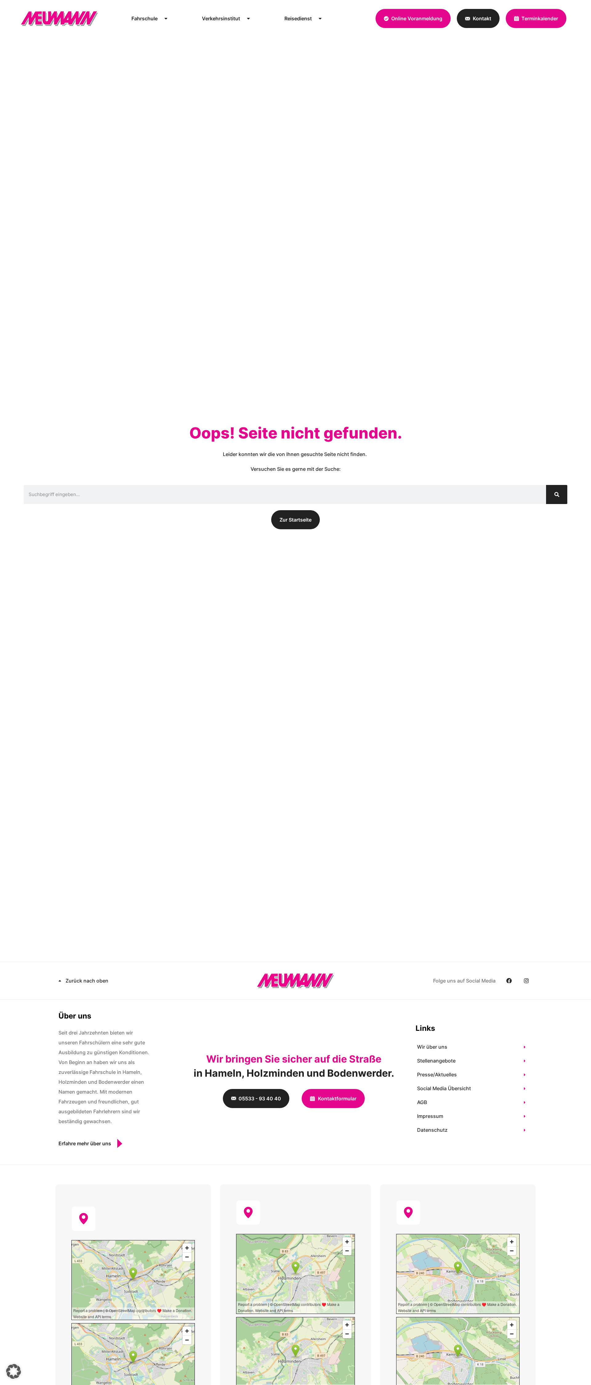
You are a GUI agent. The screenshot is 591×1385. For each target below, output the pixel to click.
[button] (13, 1371)
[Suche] (556, 494)
